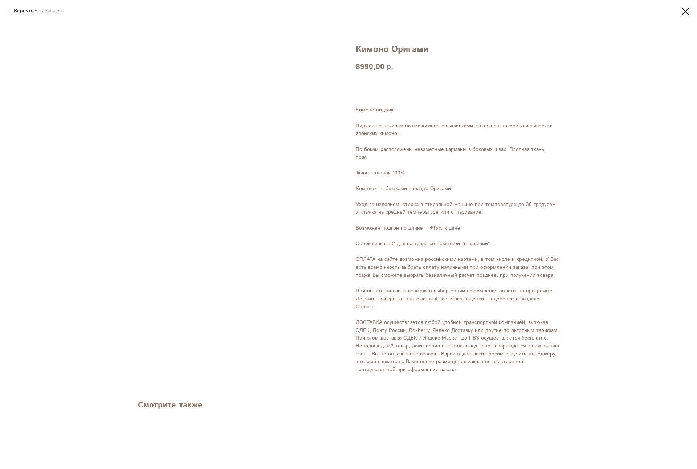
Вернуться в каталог (38, 11)
